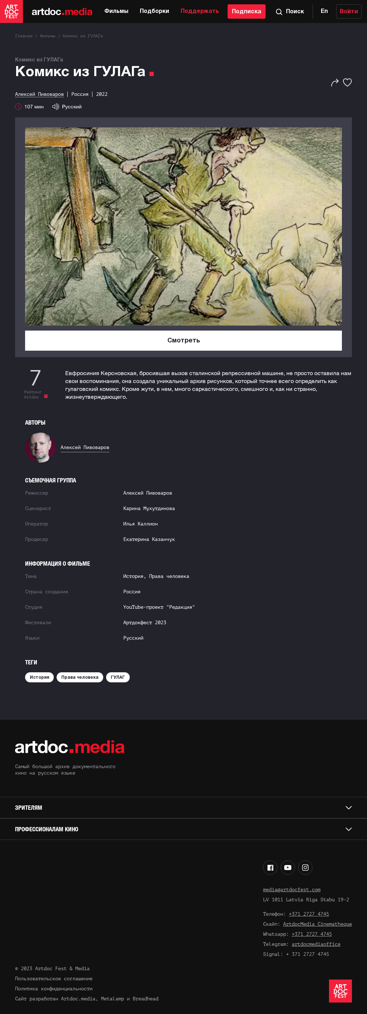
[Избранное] (347, 82)
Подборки (154, 11)
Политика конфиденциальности (53, 988)
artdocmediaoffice (316, 944)
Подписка (246, 11)
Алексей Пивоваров (85, 447)
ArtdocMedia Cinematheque (317, 924)
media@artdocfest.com (291, 889)
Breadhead (145, 998)
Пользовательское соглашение (53, 978)
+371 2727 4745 (309, 914)
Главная (24, 35)
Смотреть (183, 341)
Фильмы (116, 11)
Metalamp (112, 998)
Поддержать (200, 11)
